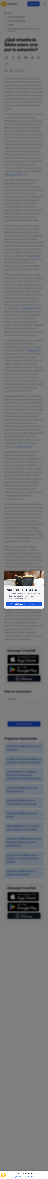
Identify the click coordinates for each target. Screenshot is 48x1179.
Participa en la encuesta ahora (25, 604)
